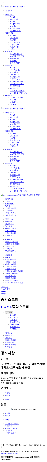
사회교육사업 (15, 72)
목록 (7, 399)
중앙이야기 (14, 38)
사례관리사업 (15, 74)
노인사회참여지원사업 (18, 81)
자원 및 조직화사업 (17, 91)
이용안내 (8, 51)
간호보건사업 (15, 79)
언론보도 (13, 49)
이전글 (7, 393)
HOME (6, 307)
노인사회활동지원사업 (18, 93)
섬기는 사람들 (15, 28)
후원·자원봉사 (15, 63)
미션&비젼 (14, 19)
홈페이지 (8, 95)
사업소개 (8, 65)
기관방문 (13, 61)
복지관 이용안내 (16, 54)
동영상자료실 (15, 42)
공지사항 (13, 35)
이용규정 (13, 100)
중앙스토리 (9, 33)
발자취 (12, 21)
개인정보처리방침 (17, 97)
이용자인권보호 (16, 102)
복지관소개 (9, 15)
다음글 (7, 395)
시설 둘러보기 (15, 26)
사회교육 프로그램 (17, 56)
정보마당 (13, 40)
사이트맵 (8, 11)
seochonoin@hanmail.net (9, 453)
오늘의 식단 (14, 58)
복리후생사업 (15, 88)
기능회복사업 (15, 77)
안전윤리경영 (15, 24)
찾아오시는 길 (15, 31)
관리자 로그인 (10, 433)
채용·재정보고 (15, 45)
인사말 (12, 17)
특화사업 (13, 68)
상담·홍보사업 (15, 70)
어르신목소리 (15, 47)
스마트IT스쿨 (15, 86)
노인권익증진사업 (17, 84)
